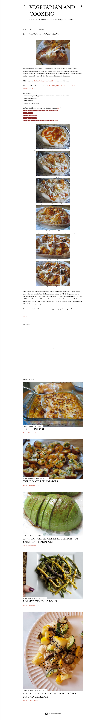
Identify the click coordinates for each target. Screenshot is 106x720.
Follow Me (69, 20)
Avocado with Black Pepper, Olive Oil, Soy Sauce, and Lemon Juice (50, 540)
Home (31, 20)
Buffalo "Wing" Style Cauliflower (45, 81)
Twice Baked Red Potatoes (40, 481)
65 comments (32, 433)
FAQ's (60, 20)
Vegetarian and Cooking (52, 10)
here (58, 108)
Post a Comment (33, 485)
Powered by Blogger (55, 713)
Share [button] (25, 316)
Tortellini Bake (33, 429)
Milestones (52, 20)
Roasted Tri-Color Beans (40, 601)
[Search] (81, 6)
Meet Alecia (41, 20)
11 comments (32, 545)
